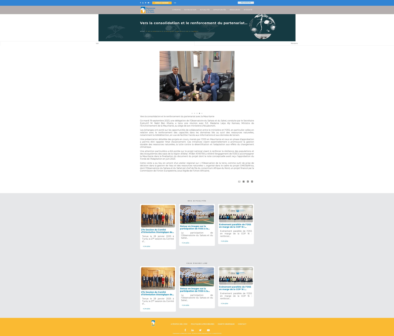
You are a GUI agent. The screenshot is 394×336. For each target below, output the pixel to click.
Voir (100, 44)
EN (175, 3)
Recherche (246, 3)
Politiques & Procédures (202, 324)
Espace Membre (161, 3)
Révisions (294, 43)
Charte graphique (226, 324)
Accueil (142, 31)
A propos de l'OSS (179, 324)
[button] (192, 113)
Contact (242, 324)
